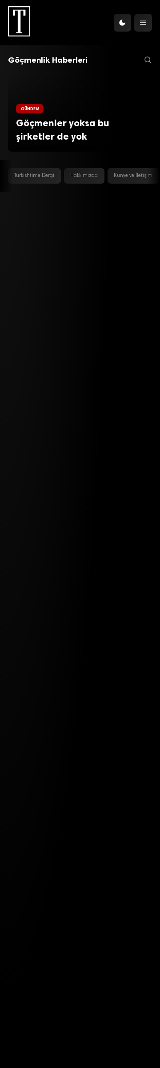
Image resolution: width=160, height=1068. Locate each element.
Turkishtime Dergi (34, 175)
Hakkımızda (84, 175)
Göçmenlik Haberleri (48, 60)
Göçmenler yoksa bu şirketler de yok (62, 129)
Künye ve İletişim (133, 175)
